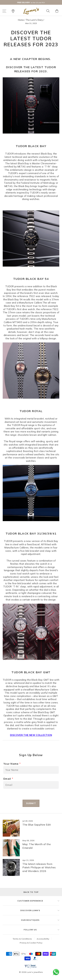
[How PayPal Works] (35, 959)
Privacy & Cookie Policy (31, 943)
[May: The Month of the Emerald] (11, 847)
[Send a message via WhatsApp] (56, 972)
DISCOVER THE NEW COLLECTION (31, 735)
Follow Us (30, 929)
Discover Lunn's (30, 910)
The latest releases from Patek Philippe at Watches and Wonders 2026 (39, 867)
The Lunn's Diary (34, 19)
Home (21, 19)
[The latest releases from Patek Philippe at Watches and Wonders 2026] (11, 867)
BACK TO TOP (31, 892)
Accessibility (43, 939)
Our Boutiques (30, 920)
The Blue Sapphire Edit (36, 824)
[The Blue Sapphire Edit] (11, 828)
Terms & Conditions (22, 939)
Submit (31, 803)
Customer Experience (30, 901)
